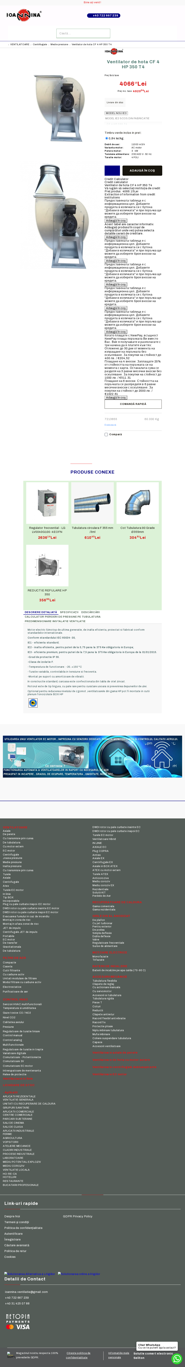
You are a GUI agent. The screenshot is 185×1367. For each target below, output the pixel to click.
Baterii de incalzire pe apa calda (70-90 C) (119, 970)
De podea (98, 930)
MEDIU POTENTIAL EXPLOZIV (22, 1162)
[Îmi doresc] (112, 171)
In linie (7, 894)
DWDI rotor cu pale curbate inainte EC (116, 827)
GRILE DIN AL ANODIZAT (111, 915)
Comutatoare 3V (13, 1061)
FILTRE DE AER (14, 957)
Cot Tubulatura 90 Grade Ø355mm (138, 529)
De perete (9, 834)
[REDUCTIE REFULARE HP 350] (47, 565)
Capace (97, 1042)
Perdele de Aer (101, 896)
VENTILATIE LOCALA (16, 1170)
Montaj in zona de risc (17, 920)
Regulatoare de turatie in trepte (23, 1049)
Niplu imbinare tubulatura (108, 1030)
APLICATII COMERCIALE (18, 1111)
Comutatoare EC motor (18, 1066)
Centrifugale (40, 44)
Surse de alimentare (105, 946)
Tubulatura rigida (103, 998)
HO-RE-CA (10, 1174)
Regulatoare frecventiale (108, 943)
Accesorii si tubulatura (106, 995)
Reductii (97, 1010)
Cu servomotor (101, 991)
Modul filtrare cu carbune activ (22, 982)
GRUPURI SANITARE (16, 1107)
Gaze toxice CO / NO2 (17, 1012)
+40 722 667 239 (105, 15)
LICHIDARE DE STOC (19, 1085)
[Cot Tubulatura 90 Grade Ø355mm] (137, 503)
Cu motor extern (13, 846)
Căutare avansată (16, 1245)
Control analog (12, 1040)
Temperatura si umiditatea (19, 1008)
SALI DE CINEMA (13, 1123)
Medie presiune (59, 44)
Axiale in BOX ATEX (105, 866)
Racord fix (99, 1022)
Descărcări (90, 612)
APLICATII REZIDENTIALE (19, 1096)
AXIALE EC (99, 847)
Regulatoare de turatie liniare (21, 1031)
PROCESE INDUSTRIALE (19, 1154)
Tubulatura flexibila (104, 980)
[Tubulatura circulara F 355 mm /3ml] (92, 503)
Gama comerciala (103, 906)
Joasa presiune (12, 858)
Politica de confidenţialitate (23, 1227)
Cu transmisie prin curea (18, 838)
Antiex (96, 855)
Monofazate (100, 956)
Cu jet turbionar (102, 923)
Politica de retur (15, 1251)
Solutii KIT (99, 892)
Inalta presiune (12, 866)
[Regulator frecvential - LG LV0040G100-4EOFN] (47, 503)
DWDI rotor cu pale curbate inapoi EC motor (30, 912)
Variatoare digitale (14, 1053)
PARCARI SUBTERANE (18, 1119)
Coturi (96, 1006)
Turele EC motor (13, 890)
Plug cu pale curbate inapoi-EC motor (27, 904)
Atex (6, 886)
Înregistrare (12, 1239)
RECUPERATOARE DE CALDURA (117, 902)
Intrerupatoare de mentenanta (22, 1070)
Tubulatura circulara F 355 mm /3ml (92, 529)
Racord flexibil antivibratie (109, 1018)
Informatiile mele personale (118, 1355)
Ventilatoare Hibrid (104, 839)
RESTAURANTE (13, 1181)
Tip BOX (8, 897)
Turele (7, 874)
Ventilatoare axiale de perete (115, 1052)
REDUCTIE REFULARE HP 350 (47, 592)
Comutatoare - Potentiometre (22, 1057)
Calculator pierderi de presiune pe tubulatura (63, 616)
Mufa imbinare (101, 1034)
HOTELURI (9, 1177)
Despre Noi (12, 1216)
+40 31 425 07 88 (17, 1303)
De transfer (10, 943)
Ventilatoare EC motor (109, 1074)
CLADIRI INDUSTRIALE (17, 1150)
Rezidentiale (100, 889)
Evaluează (110, 425)
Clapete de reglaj (103, 984)
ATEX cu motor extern (106, 870)
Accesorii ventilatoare (106, 1046)
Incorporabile (11, 901)
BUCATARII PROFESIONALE (21, 1185)
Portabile (8, 936)
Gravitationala (12, 946)
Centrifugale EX (102, 862)
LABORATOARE (13, 1158)
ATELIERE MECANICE (17, 1146)
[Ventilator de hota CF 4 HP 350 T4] (61, 159)
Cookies (10, 1256)
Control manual (12, 1035)
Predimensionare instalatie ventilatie (55, 621)
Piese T (97, 1002)
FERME (7, 1134)
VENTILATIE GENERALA (18, 1099)
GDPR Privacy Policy (77, 1216)
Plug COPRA (100, 851)
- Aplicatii (10, 1092)
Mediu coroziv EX (103, 885)
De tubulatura (11, 842)
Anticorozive (100, 878)
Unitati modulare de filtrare (20, 978)
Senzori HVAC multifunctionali (22, 1004)
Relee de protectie (14, 1074)
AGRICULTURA (12, 1138)
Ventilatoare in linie (18, 1078)
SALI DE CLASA (13, 1127)
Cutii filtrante (11, 970)
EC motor (9, 850)
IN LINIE (97, 843)
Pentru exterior (101, 926)
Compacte (9, 962)
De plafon (98, 920)
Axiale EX (98, 858)
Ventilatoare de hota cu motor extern (121, 1059)
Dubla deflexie (101, 936)
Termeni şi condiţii (16, 1222)
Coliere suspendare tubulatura (111, 1038)
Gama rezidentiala (103, 909)
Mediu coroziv (101, 881)
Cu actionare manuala (106, 987)
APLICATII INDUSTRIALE (18, 1130)
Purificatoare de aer (15, 991)
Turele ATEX (100, 874)
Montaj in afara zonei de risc (21, 924)
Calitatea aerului (13, 1022)
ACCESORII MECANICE (109, 976)
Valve (95, 939)
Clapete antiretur (103, 1014)
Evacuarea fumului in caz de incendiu (26, 916)
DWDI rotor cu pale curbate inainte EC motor (31, 908)
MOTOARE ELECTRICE (109, 952)
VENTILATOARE (19, 44)
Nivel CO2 (9, 1017)
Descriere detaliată (41, 612)
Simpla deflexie (102, 933)
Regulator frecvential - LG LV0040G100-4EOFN (47, 529)
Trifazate (98, 960)
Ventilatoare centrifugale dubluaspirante (124, 1067)
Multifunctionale (13, 1044)
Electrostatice (12, 987)
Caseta (7, 966)
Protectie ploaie (102, 1026)
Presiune (8, 1027)
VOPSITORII (10, 1142)
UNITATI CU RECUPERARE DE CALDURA (29, 1103)
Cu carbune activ (13, 974)
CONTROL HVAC (15, 999)
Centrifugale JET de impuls (20, 932)
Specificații (69, 612)
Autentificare (13, 1233)
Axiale (7, 831)
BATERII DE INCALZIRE (109, 966)
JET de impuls (12, 928)
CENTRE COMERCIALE (18, 1115)
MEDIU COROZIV (13, 1166)
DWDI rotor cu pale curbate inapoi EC (116, 831)
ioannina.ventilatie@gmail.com (26, 1291)
